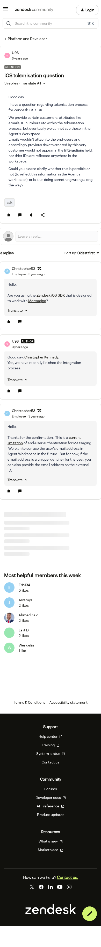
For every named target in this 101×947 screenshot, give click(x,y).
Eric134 (24, 585)
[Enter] (9, 23)
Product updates (50, 814)
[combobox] (50, 23)
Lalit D (24, 630)
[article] (50, 296)
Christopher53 (23, 268)
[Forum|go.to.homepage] (34, 10)
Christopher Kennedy (41, 357)
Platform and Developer (27, 38)
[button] (6, 10)
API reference (48, 806)
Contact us (50, 762)
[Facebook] (41, 887)
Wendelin (26, 645)
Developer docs (48, 797)
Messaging (37, 300)
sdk (9, 202)
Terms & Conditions (29, 702)
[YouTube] (59, 887)
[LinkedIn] (50, 887)
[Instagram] (69, 887)
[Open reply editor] (50, 236)
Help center (48, 736)
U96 (15, 52)
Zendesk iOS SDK (51, 295)
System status (48, 753)
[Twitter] (31, 887)
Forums (50, 789)
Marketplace (48, 849)
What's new (49, 841)
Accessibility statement (68, 702)
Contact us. (67, 877)
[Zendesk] (50, 913)
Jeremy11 (26, 600)
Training (48, 745)
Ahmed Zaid (28, 615)
